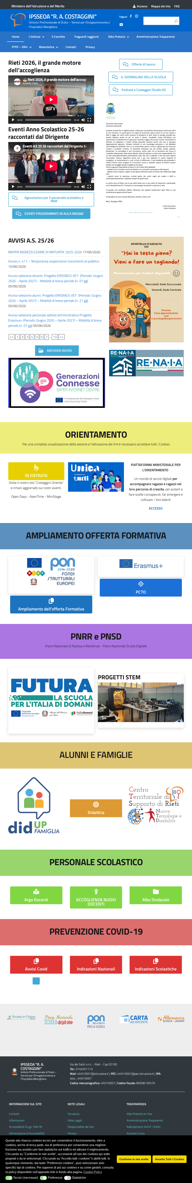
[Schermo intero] (89, 120)
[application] (51, 99)
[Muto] (83, 120)
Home (15, 36)
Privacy (90, 47)
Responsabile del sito (81, 1126)
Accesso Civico (136, 1133)
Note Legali (75, 1120)
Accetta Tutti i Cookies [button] (169, 1159)
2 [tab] (94, 1045)
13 (55, 336)
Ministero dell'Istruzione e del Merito (37, 6)
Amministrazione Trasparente (155, 36)
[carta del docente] (134, 1019)
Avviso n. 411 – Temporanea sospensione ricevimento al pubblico (53, 261)
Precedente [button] (12, 1028)
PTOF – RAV (20, 47)
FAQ (177, 6)
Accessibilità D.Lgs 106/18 (25, 1126)
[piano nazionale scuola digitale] (59, 1020)
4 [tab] (102, 1045)
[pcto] (171, 1018)
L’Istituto (34, 36)
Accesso (141, 6)
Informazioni (16, 1120)
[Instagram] (136, 17)
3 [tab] (98, 1045)
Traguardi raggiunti (86, 36)
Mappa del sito (160, 6)
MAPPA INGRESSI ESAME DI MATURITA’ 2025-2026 (45, 252)
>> (61, 336)
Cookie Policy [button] (92, 1172)
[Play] (13, 120)
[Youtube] (121, 25)
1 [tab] (89, 1045)
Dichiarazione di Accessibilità (26, 1133)
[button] (8, 1178)
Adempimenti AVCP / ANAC (144, 1126)
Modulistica (46, 47)
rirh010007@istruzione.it (93, 1073)
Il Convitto (58, 36)
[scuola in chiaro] (21, 1017)
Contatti (71, 47)
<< (12, 336)
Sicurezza (73, 1114)
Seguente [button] (180, 1028)
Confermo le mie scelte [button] (133, 1159)
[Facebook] (131, 17)
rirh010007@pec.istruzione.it (135, 1073)
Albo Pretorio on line (139, 1114)
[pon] (96, 1021)
